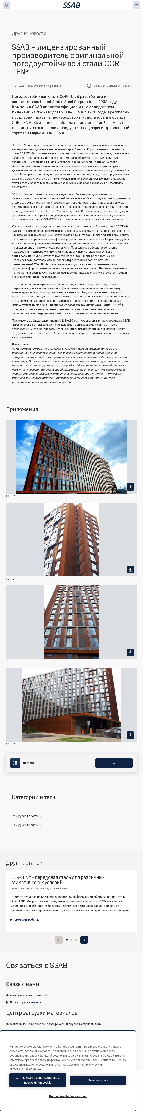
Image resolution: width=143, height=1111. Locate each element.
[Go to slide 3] (76, 940)
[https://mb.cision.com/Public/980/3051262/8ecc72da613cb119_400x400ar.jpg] (130, 569)
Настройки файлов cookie (68, 1096)
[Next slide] (84, 940)
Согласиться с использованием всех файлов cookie (38, 1080)
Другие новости (27, 816)
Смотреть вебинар (27, 919)
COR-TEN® (111, 305)
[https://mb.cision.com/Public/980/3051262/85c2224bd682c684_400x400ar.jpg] (130, 735)
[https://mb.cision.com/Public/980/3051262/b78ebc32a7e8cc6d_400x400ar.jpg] (130, 487)
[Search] (6, 5)
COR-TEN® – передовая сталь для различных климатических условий (57, 880)
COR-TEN (11, 496)
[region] (68, 1070)
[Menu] (136, 5)
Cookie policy (32, 1069)
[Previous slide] (59, 940)
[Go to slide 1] (67, 940)
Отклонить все (98, 1080)
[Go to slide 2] (71, 940)
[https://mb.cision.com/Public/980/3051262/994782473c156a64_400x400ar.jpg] (130, 652)
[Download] (114, 763)
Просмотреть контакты (26, 1002)
